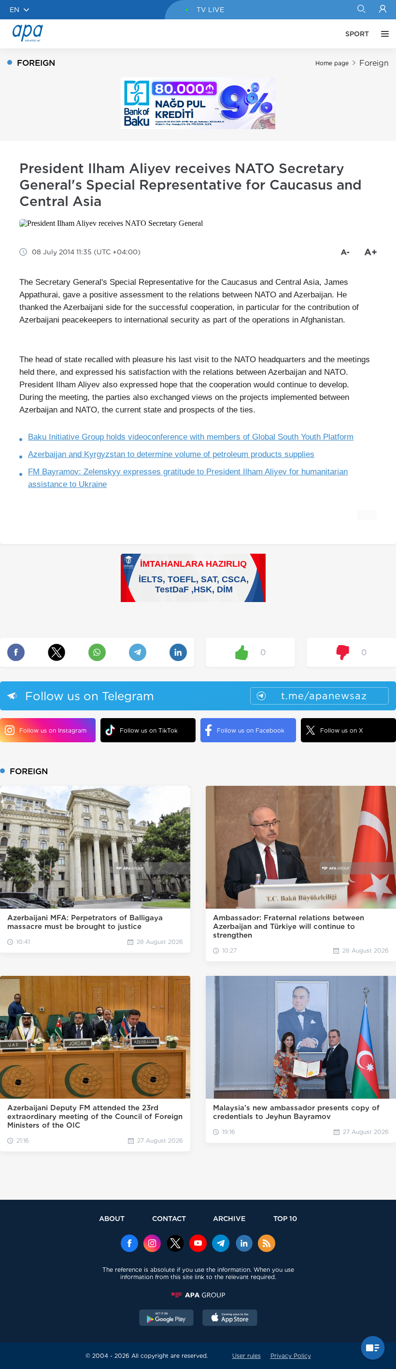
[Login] (382, 10)
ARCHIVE (229, 1218)
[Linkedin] (244, 1244)
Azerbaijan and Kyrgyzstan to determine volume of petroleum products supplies (171, 454)
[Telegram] (220, 1244)
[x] (175, 1244)
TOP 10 (285, 1218)
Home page (332, 63)
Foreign (374, 63)
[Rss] (266, 1244)
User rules (246, 1355)
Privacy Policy (290, 1355)
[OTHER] (382, 33)
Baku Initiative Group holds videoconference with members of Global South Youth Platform (191, 437)
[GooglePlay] (166, 1319)
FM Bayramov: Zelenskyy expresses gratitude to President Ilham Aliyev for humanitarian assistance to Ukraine (188, 478)
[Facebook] (129, 1244)
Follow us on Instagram (52, 730)
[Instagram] (152, 1244)
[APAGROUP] (198, 1295)
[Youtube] (198, 1244)
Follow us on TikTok (149, 730)
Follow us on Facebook (250, 730)
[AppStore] (229, 1319)
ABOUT (112, 1218)
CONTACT (169, 1218)
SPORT (357, 34)
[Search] (361, 9)
